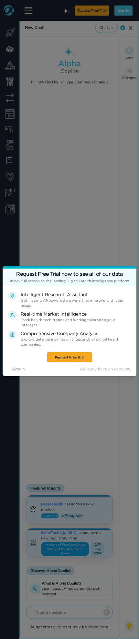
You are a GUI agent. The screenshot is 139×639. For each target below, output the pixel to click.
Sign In (18, 369)
